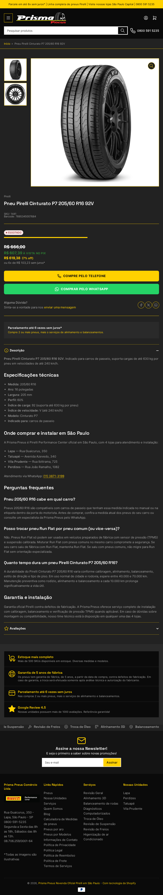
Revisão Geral (93, 793)
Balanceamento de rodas (100, 803)
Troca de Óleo (93, 819)
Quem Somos (53, 809)
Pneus (48, 793)
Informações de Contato (61, 840)
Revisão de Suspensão (99, 824)
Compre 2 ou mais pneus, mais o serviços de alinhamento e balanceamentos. (56, 332)
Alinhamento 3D (94, 798)
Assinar (112, 762)
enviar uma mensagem (60, 307)
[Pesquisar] (122, 30)
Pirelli (7, 196)
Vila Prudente (132, 809)
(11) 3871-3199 (53, 476)
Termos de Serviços (58, 866)
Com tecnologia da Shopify (119, 883)
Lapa (126, 793)
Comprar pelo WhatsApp (84, 289)
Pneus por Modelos (57, 834)
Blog (47, 814)
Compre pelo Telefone (84, 276)
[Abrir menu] (8, 17)
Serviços (50, 803)
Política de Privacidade (60, 845)
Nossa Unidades (55, 798)
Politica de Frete (55, 861)
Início (7, 43)
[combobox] (66, 30)
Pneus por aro (54, 829)
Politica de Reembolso (59, 855)
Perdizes (129, 798)
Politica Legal (53, 850)
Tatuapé (129, 803)
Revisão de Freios (96, 829)
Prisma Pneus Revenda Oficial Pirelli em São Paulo (69, 883)
